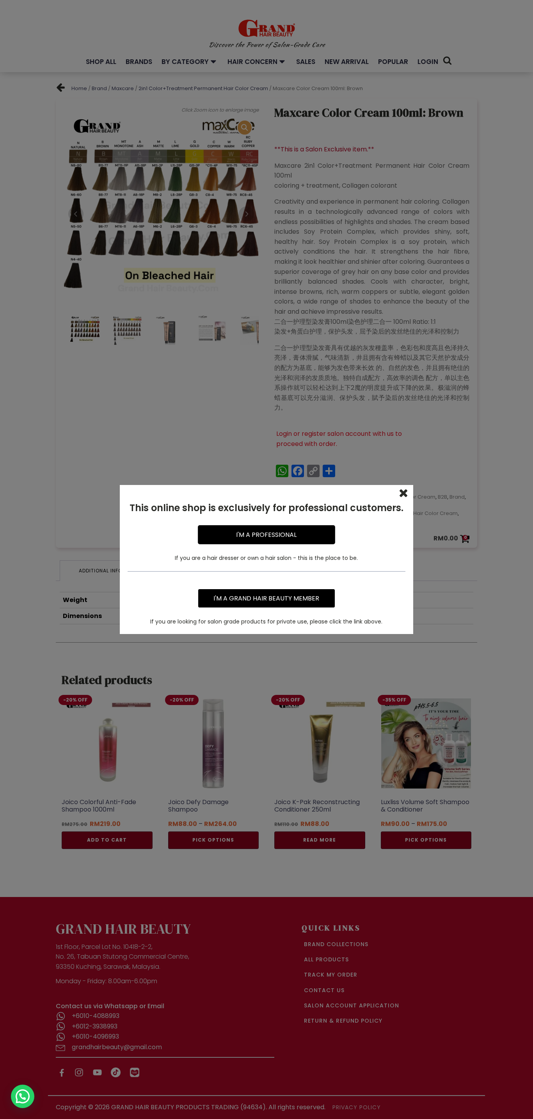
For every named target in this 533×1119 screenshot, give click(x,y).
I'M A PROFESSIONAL (266, 534)
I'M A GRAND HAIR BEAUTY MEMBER (266, 598)
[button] (22, 1096)
